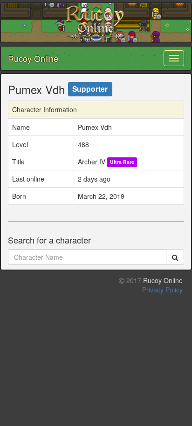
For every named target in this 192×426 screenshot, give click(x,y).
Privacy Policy (162, 289)
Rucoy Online (33, 58)
